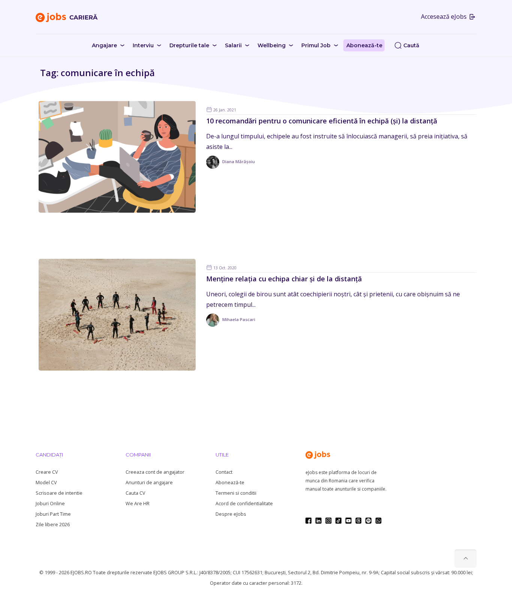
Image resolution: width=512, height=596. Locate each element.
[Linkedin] (318, 521)
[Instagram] (328, 521)
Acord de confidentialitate (244, 503)
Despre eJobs (231, 514)
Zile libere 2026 (53, 524)
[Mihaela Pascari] (230, 325)
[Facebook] (308, 521)
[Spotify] (368, 521)
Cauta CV (135, 493)
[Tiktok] (338, 521)
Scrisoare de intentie (59, 493)
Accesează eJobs (444, 16)
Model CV (46, 482)
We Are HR (138, 503)
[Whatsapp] (378, 521)
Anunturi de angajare (149, 482)
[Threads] (358, 521)
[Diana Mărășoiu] (230, 167)
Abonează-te (230, 482)
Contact (224, 472)
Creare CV (47, 472)
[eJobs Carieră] (67, 17)
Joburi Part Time (53, 514)
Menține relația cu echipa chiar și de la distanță (284, 278)
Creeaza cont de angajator (155, 472)
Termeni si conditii (236, 493)
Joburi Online (50, 503)
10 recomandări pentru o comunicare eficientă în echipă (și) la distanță (321, 120)
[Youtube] (348, 521)
